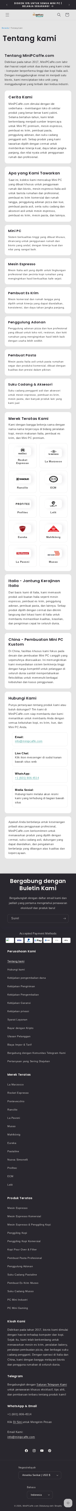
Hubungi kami (16, 969)
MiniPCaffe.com (31, 1506)
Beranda (5, 28)
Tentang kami (15, 961)
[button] (7, 15)
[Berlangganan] (64, 918)
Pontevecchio (15, 1101)
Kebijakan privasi (18, 1011)
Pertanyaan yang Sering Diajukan (28, 1061)
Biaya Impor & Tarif (19, 1044)
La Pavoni (13, 1117)
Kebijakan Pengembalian (23, 994)
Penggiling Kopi (17, 1232)
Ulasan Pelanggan (19, 1036)
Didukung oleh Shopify (50, 1506)
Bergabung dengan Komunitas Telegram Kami (36, 1052)
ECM (10, 1176)
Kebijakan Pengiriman (21, 986)
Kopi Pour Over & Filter (22, 1249)
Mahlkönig (13, 1134)
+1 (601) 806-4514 (27, 777)
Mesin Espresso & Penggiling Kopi (29, 1224)
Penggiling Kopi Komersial (24, 1241)
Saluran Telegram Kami (52, 1384)
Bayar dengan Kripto (20, 1028)
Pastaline (13, 1151)
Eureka (11, 1143)
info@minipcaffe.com (28, 741)
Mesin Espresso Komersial (24, 1216)
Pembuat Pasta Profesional (24, 1257)
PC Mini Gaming (17, 1308)
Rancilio (12, 1109)
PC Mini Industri (17, 1299)
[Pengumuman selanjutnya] (69, 5)
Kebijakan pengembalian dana (26, 977)
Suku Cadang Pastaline (22, 1274)
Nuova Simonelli (17, 1159)
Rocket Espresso (18, 1092)
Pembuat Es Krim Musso (23, 1282)
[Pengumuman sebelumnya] (7, 5)
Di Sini (18, 1422)
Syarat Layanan (17, 1019)
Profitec (12, 1167)
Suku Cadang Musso (20, 1291)
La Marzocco (15, 1084)
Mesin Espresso (17, 1207)
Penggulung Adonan (20, 1266)
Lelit (10, 1184)
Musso (11, 1126)
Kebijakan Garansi (19, 1002)
